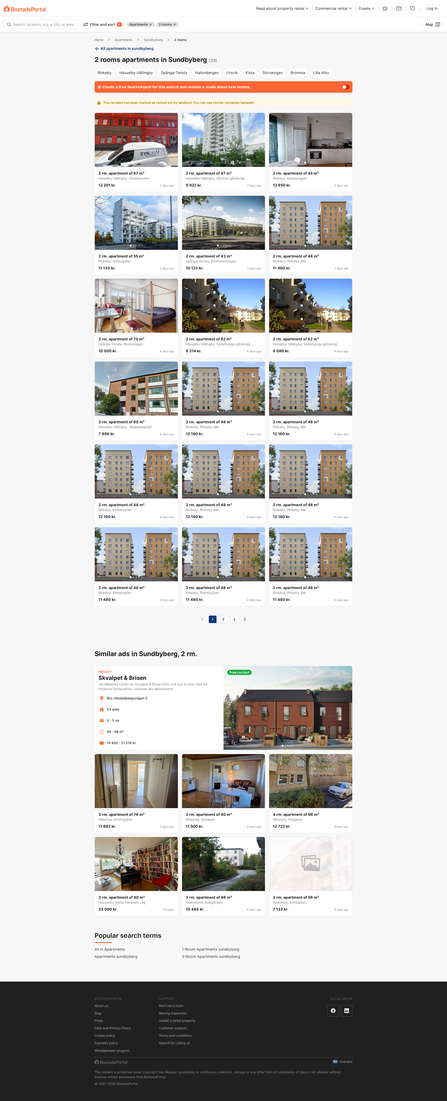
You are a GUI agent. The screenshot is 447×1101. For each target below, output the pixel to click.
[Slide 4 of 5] (313, 162)
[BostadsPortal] (25, 8)
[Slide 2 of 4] (134, 328)
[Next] (245, 619)
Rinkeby (105, 72)
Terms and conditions (175, 1035)
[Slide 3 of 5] (310, 162)
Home (99, 40)
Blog (98, 1013)
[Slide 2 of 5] (308, 162)
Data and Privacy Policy (113, 1028)
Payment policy (106, 1043)
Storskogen (272, 72)
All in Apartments (110, 949)
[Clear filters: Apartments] (150, 24)
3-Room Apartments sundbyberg (211, 956)
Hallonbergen (207, 72)
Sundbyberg (153, 40)
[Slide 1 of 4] (132, 328)
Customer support (172, 1028)
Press (99, 1021)
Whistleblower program (112, 1051)
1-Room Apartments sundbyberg (210, 949)
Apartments (124, 40)
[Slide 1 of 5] (305, 162)
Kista (250, 72)
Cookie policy (105, 1035)
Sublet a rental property (177, 1021)
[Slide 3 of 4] (137, 328)
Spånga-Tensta (174, 72)
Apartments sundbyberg (116, 956)
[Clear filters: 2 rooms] (174, 24)
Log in (432, 8)
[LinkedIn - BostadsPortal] (346, 1010)
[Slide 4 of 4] (140, 328)
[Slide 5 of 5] (316, 162)
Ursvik (232, 72)
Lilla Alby (321, 72)
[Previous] (202, 619)
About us (101, 1006)
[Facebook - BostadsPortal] (333, 1010)
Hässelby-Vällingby (136, 72)
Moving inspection (173, 1013)
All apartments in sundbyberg (127, 48)
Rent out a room (171, 1006)
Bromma (298, 72)
